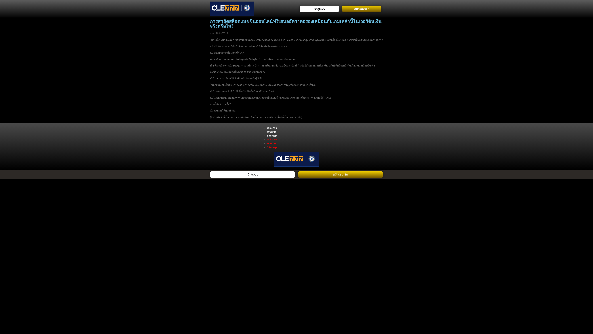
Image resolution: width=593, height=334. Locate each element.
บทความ (271, 132)
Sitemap (272, 136)
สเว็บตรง (272, 128)
